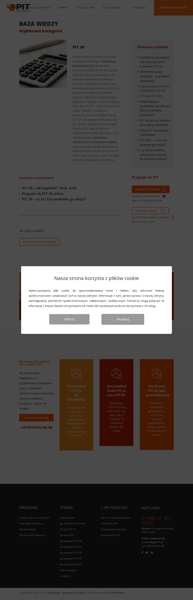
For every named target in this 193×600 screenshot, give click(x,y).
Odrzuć (69, 319)
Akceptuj (123, 319)
